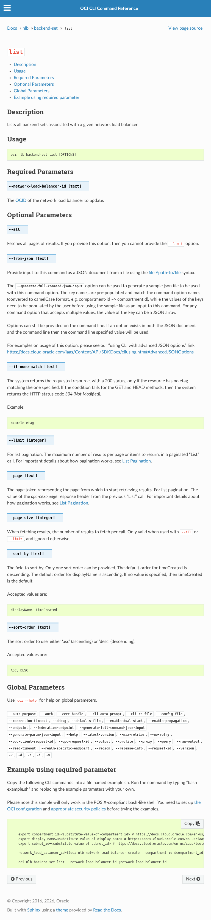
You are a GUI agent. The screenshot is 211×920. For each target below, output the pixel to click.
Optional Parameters (34, 84)
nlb (26, 28)
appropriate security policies (78, 809)
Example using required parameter (46, 97)
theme (62, 910)
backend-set (46, 28)
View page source (185, 28)
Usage (20, 71)
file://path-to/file (165, 273)
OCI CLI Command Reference (109, 8)
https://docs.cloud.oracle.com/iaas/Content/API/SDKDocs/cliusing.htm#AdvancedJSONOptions (100, 352)
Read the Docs (107, 910)
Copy (190, 823)
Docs (12, 28)
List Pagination (136, 461)
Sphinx (33, 910)
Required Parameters (34, 78)
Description (25, 64)
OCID (20, 200)
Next (191, 879)
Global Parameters (31, 91)
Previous (23, 879)
